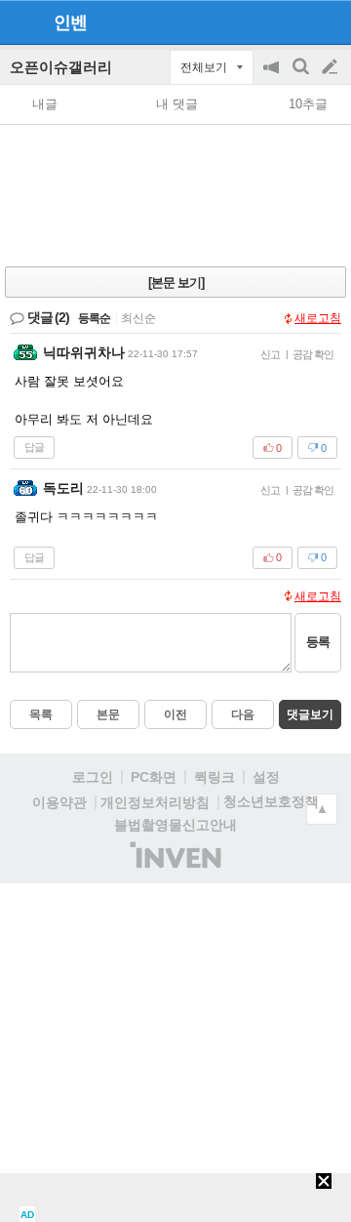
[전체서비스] (328, 21)
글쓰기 (331, 67)
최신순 (138, 318)
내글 (45, 104)
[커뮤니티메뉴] (20, 22)
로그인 (92, 777)
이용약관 (59, 802)
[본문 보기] (176, 282)
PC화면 (153, 777)
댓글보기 (310, 714)
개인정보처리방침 (155, 802)
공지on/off (273, 76)
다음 (242, 714)
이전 (175, 714)
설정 (266, 777)
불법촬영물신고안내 (175, 825)
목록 (41, 714)
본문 (108, 714)
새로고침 (317, 318)
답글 (34, 447)
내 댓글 (177, 104)
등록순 (94, 318)
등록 (318, 641)
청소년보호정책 (271, 801)
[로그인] (293, 21)
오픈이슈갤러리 (61, 67)
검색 (302, 76)
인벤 (70, 22)
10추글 (308, 104)
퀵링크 (214, 777)
